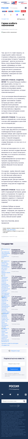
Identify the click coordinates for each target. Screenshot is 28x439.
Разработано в (13, 406)
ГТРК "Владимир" (11, 229)
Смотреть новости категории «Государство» (9, 344)
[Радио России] (17, 11)
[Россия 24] (10, 11)
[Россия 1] (4, 11)
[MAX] (17, 14)
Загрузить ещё (15, 351)
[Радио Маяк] (23, 12)
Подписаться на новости (14, 358)
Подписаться (14, 369)
